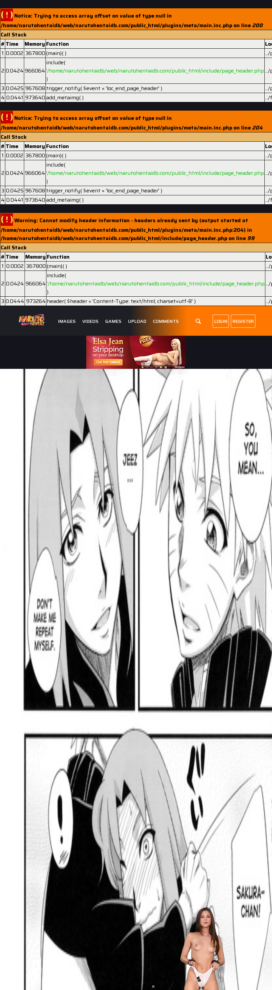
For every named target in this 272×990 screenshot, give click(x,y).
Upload (137, 321)
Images (67, 321)
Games (113, 321)
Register (243, 321)
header (55, 301)
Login (221, 321)
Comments (166, 321)
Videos (90, 321)
